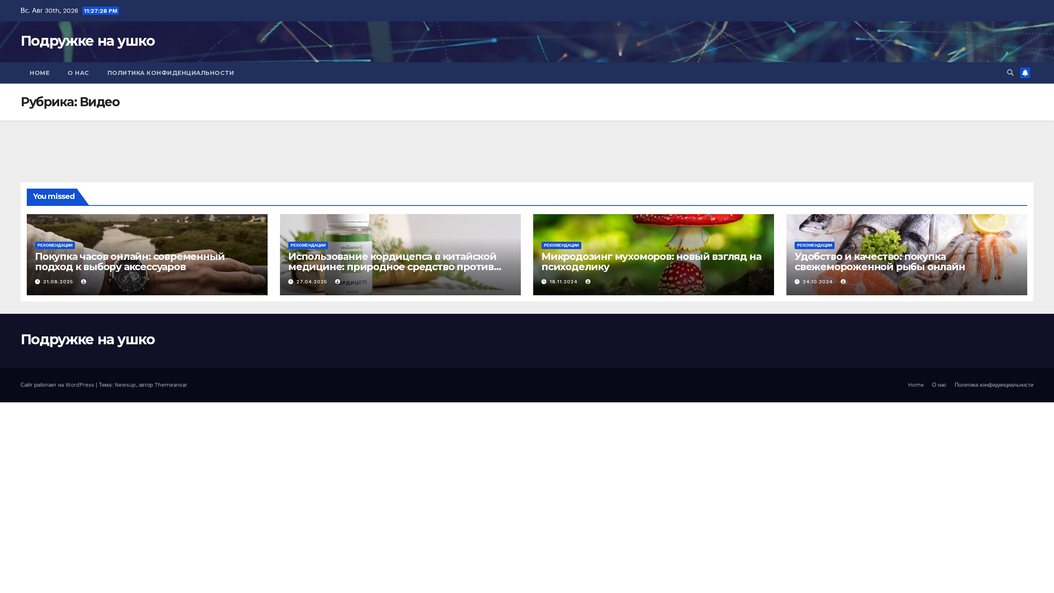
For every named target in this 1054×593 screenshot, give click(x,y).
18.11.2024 (565, 282)
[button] (1010, 73)
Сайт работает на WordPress (58, 385)
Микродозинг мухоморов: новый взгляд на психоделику (651, 261)
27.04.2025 (312, 282)
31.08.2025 (59, 282)
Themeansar (170, 385)
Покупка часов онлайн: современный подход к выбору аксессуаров (129, 261)
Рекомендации (54, 245)
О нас (78, 73)
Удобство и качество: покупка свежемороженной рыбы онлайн (880, 261)
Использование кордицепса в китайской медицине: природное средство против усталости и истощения (392, 266)
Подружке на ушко (87, 40)
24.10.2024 (819, 282)
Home (39, 73)
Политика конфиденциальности (170, 73)
